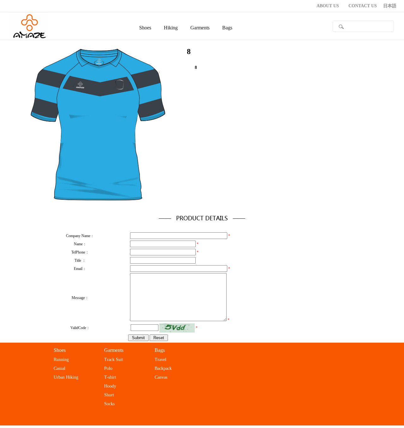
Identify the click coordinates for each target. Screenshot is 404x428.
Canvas (161, 377)
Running (61, 359)
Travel (160, 359)
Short (109, 395)
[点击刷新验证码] (177, 328)
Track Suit (113, 359)
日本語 (389, 5)
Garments (113, 350)
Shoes (60, 350)
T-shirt (110, 377)
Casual (59, 368)
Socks (109, 403)
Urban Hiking (66, 377)
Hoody (110, 386)
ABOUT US (328, 5)
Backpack (163, 368)
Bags (160, 350)
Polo (108, 368)
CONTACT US (362, 5)
